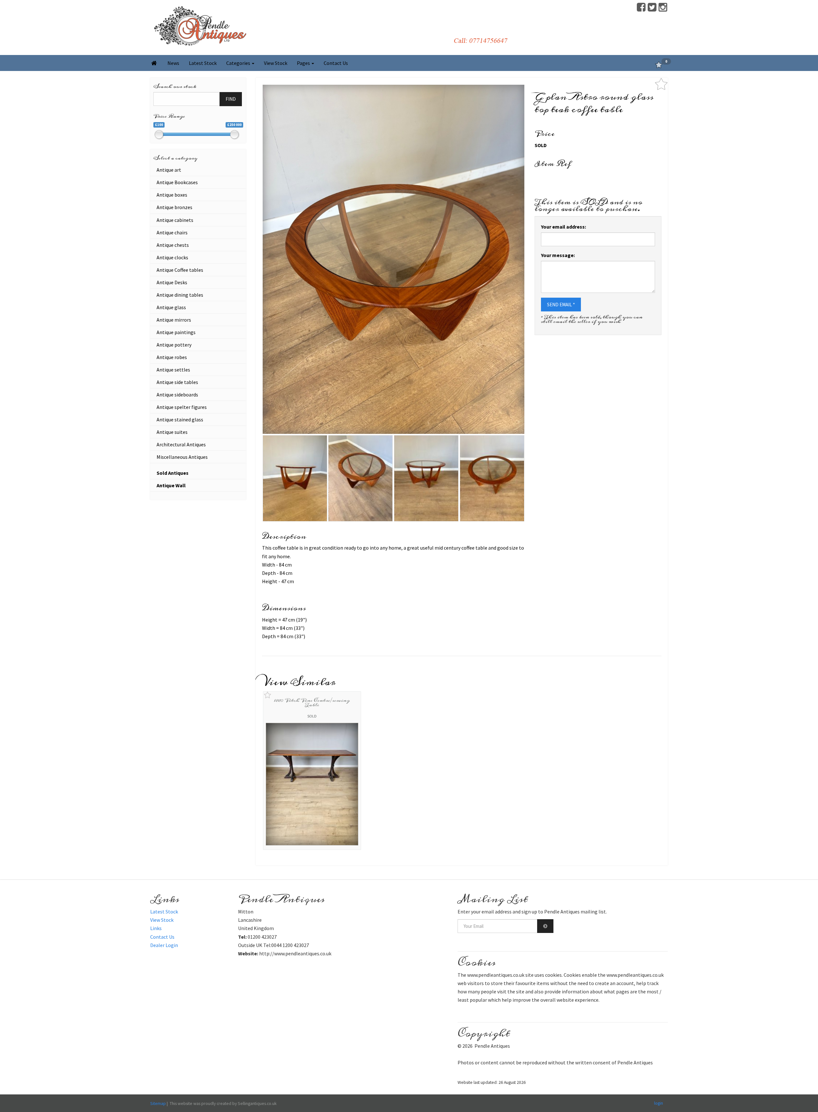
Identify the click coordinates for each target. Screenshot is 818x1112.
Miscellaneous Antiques (182, 457)
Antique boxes (172, 195)
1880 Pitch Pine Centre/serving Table (312, 702)
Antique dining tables (180, 295)
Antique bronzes (174, 207)
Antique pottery (174, 344)
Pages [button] (304, 63)
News (173, 63)
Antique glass (171, 307)
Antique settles (173, 369)
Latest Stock (203, 63)
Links (156, 928)
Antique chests (173, 245)
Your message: (558, 255)
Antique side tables (177, 382)
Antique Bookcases (177, 182)
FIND (231, 99)
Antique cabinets (175, 220)
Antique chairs (172, 232)
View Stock (275, 63)
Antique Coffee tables (180, 270)
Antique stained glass (180, 419)
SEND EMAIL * (561, 304)
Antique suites (172, 432)
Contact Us (336, 63)
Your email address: (563, 226)
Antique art (169, 170)
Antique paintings (176, 332)
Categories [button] (238, 63)
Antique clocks (172, 257)
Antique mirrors (174, 320)
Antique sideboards (177, 394)
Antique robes (172, 357)
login (658, 1103)
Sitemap (158, 1103)
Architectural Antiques (181, 444)
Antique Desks (172, 282)
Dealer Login (164, 945)
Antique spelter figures (182, 407)
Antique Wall (171, 485)
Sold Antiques (173, 473)
